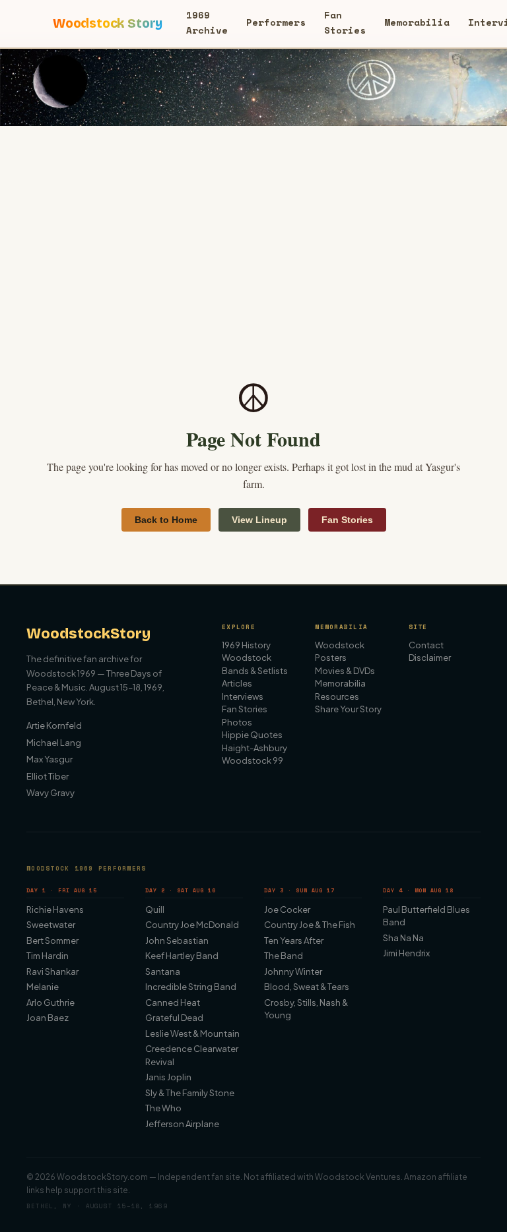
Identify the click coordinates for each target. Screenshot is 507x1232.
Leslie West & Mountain (192, 1033)
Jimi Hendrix (406, 953)
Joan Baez (47, 1017)
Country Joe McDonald (192, 924)
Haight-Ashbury (254, 748)
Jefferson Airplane (182, 1124)
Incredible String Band (190, 986)
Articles (237, 683)
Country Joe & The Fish (309, 924)
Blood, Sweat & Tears (306, 986)
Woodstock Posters (339, 651)
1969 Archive (207, 22)
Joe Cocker (287, 909)
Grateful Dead (174, 1017)
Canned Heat (172, 1002)
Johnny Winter (293, 971)
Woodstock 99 (252, 760)
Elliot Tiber (47, 776)
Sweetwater (50, 924)
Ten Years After (293, 940)
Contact (426, 645)
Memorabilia (417, 22)
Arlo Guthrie (50, 1002)
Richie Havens (55, 909)
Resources (337, 696)
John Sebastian (177, 940)
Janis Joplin (168, 1077)
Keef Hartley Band (182, 955)
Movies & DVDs (345, 670)
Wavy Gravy (50, 792)
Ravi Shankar (52, 971)
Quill (154, 909)
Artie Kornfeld (54, 725)
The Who (163, 1108)
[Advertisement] (253, 225)
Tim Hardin (47, 955)
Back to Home (166, 519)
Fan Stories (345, 22)
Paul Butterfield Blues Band (426, 916)
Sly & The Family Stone (189, 1093)
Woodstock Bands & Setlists (255, 664)
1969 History (246, 645)
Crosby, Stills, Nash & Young (306, 1009)
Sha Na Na (403, 938)
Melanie (42, 986)
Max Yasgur (49, 759)
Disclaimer (430, 657)
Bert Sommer (52, 940)
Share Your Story (348, 709)
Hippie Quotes (252, 734)
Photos (237, 722)
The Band (283, 955)
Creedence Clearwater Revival (191, 1055)
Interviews (242, 696)
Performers (276, 22)
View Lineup (259, 519)
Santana (162, 971)
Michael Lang (53, 742)
